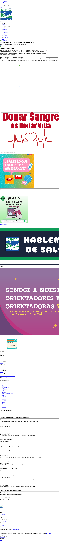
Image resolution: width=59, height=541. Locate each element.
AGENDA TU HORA (2, 225)
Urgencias (3, 513)
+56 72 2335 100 (2, 525)
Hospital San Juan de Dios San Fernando (15, 529)
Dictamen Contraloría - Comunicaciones (6, 385)
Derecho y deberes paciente (5, 38)
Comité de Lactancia (4, 392)
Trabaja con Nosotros (4, 521)
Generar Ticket (1, 363)
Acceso (1, 7)
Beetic (2, 384)
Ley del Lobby (3, 2)
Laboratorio (3, 386)
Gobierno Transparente (4, 1)
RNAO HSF (3, 388)
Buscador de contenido (2, 537)
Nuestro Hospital (5, 24)
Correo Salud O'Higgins (4, 396)
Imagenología (3, 514)
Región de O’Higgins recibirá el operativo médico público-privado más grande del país (7, 376)
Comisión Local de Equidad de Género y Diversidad (7, 393)
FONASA (3, 405)
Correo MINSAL (3, 395)
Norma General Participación (6, 37)
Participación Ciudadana (4, 35)
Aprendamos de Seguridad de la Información (24, 348)
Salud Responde (3, 401)
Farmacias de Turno (4, 407)
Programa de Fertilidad (4, 389)
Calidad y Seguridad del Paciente (5, 387)
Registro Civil (3, 406)
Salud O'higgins (3, 520)
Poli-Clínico (3, 515)
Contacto (3, 39)
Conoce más (1, 45)
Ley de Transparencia (4, 400)
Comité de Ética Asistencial (5, 391)
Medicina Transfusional (4, 516)
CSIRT (2, 408)
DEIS (2, 403)
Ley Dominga (3, 390)
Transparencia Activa (4, 399)
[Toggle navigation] (0, 21)
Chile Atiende (3, 402)
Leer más (1, 193)
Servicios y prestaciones (2, 153)
